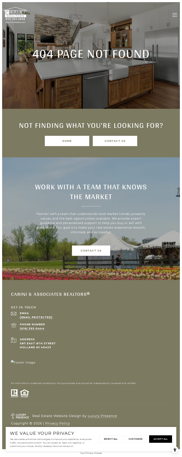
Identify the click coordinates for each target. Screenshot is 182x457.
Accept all (161, 439)
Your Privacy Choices (91, 453)
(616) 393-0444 (32, 328)
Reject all (110, 439)
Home (67, 141)
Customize (136, 439)
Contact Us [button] (115, 141)
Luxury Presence (102, 416)
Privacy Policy (57, 423)
